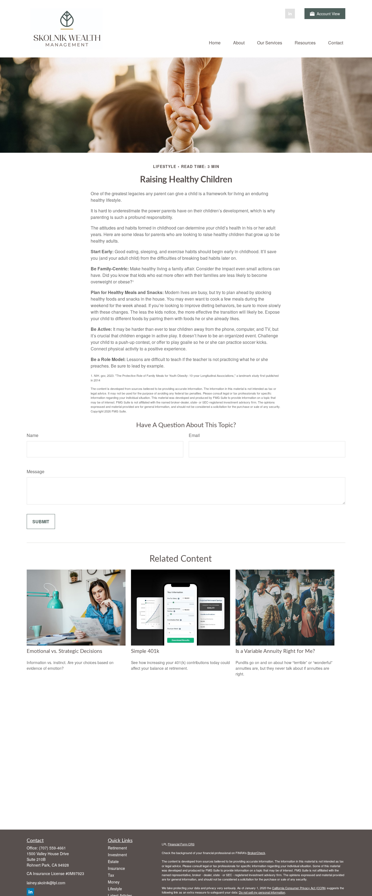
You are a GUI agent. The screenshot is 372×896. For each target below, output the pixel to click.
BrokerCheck (256, 853)
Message (35, 471)
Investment (117, 854)
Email (194, 435)
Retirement (117, 848)
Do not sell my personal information (262, 892)
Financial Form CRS (181, 844)
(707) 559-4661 (52, 848)
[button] (215, 42)
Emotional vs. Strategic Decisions (64, 651)
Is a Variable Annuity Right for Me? (275, 651)
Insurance (116, 868)
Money (114, 882)
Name (32, 435)
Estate (113, 861)
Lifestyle (115, 888)
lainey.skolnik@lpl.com (46, 882)
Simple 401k (145, 651)
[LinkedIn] (290, 14)
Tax (111, 875)
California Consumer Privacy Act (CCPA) (299, 888)
